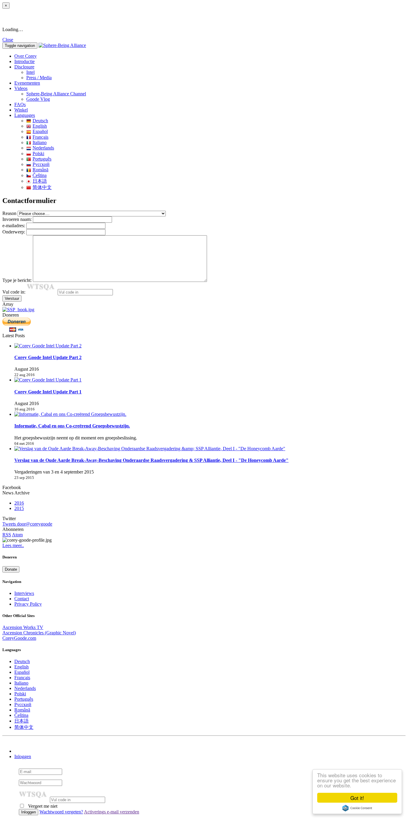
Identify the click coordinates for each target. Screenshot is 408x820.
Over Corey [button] (25, 56)
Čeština (40, 175)
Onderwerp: (13, 231)
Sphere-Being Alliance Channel (56, 93)
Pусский (41, 164)
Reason (9, 213)
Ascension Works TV (22, 627)
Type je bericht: (17, 280)
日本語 (40, 181)
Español (40, 131)
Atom (17, 534)
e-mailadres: (13, 225)
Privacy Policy (28, 604)
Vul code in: (14, 291)
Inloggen (22, 756)
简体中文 (42, 187)
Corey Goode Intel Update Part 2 (48, 357)
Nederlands (43, 147)
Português (42, 158)
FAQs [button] (20, 104)
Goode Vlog (38, 99)
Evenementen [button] (27, 82)
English (40, 126)
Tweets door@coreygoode (27, 523)
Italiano (40, 142)
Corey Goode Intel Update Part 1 (48, 391)
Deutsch (40, 120)
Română (40, 169)
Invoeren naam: (17, 219)
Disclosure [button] (24, 66)
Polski (38, 153)
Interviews (24, 593)
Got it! (357, 797)
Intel (30, 72)
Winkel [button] (21, 109)
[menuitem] (216, 72)
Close (7, 39)
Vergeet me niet (42, 806)
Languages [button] (24, 115)
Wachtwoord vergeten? (61, 811)
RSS (6, 534)
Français (40, 137)
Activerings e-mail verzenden (111, 811)
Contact (21, 598)
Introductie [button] (24, 61)
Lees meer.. (13, 545)
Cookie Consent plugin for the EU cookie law (357, 808)
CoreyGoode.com (19, 638)
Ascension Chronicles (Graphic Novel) (39, 632)
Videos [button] (20, 88)
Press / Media (39, 77)
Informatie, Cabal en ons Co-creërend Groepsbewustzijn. (72, 425)
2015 (19, 508)
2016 (19, 503)
